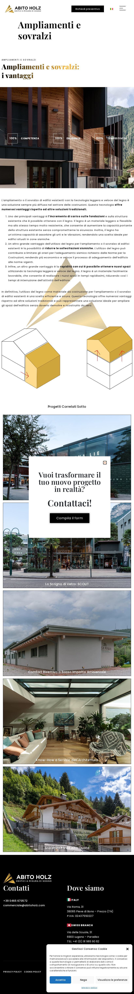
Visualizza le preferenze (112, 980)
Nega (83, 980)
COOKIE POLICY (32, 971)
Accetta (60, 980)
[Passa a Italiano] (112, 9)
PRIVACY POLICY (12, 971)
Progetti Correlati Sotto (67, 406)
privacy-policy (89, 987)
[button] (127, 949)
